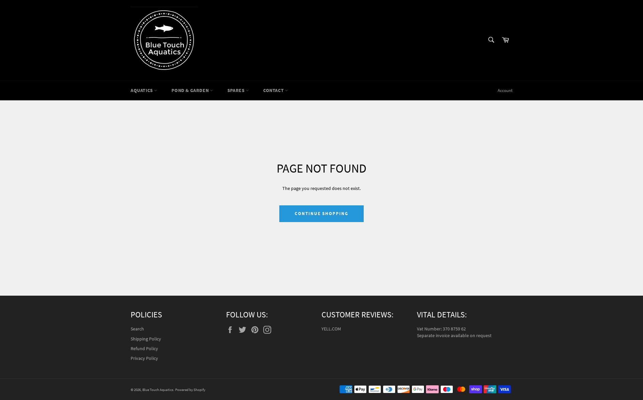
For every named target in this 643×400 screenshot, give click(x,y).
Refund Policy (144, 348)
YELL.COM (331, 329)
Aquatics (142, 90)
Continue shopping (321, 213)
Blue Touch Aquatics (157, 389)
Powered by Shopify (190, 389)
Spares (236, 90)
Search (137, 329)
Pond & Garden (190, 90)
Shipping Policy (146, 339)
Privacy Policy (144, 358)
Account (505, 90)
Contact (274, 90)
